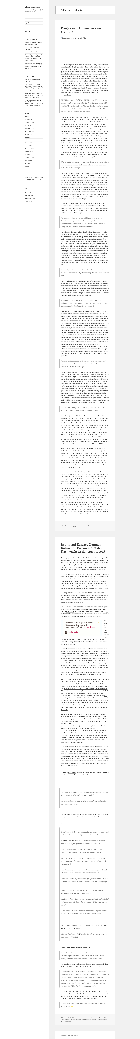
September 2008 (29, 157)
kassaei (84, 1019)
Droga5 (67, 698)
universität (64, 527)
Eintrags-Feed (29, 195)
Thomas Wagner (33, 7)
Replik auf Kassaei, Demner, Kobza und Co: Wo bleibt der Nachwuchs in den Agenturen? (34, 95)
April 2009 (28, 137)
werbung (99, 1019)
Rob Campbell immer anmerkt (85, 451)
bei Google (74, 684)
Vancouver (73, 281)
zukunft (70, 527)
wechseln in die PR (88, 698)
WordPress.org (29, 201)
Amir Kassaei (77, 560)
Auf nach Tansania (32, 52)
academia (80, 525)
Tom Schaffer (28, 47)
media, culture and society (96, 1018)
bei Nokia (91, 684)
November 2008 (29, 151)
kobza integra (71, 928)
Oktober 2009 (28, 134)
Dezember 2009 (29, 128)
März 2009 (28, 140)
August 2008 (28, 160)
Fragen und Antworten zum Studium (81, 30)
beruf (86, 525)
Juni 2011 (27, 116)
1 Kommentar (78, 527)
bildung (91, 525)
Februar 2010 (28, 125)
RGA (72, 698)
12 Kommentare (66, 1021)
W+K (93, 444)
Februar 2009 (28, 143)
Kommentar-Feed (30, 198)
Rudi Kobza (70, 611)
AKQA (79, 698)
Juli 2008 (27, 163)
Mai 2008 (27, 166)
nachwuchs (93, 1019)
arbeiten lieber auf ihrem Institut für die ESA (79, 688)
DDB (89, 560)
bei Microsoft (82, 684)
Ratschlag (96, 525)
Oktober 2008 (28, 154)
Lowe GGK (76, 934)
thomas (73, 525)
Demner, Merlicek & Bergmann (79, 565)
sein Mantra (101, 579)
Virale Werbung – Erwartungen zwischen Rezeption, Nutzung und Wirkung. (34, 179)
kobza (88, 1019)
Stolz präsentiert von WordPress (70, 1035)
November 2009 (29, 131)
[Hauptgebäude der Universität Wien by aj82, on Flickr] (85, 49)
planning (67, 1019)
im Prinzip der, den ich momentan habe (87, 416)
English (27, 23)
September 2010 (29, 122)
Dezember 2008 (29, 149)
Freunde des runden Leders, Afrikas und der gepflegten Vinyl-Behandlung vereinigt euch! (34, 86)
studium (102, 525)
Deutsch (27, 20)
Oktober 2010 (28, 119)
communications (84, 1018)
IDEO (101, 444)
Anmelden (28, 192)
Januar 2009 (28, 146)
